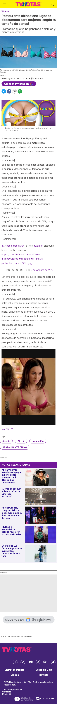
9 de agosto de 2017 (42, 269)
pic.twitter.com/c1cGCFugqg (17, 263)
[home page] (28, 4)
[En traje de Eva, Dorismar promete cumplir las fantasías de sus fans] (40, 553)
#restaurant (19, 245)
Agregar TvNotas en (16, 83)
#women (38, 245)
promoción (38, 441)
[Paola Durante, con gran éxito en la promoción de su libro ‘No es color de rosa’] (40, 515)
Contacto (6, 692)
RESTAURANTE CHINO (14, 447)
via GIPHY (7, 429)
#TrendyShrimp (10, 258)
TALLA (21, 441)
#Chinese (7, 245)
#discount (24, 258)
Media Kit (6, 694)
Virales (5, 11)
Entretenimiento (14, 669)
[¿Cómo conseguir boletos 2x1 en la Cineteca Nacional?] (40, 496)
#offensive (37, 258)
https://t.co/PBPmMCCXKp (16, 254)
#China (36, 254)
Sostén (6, 441)
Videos (14, 675)
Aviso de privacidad (13, 689)
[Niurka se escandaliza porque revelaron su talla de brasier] (40, 534)
